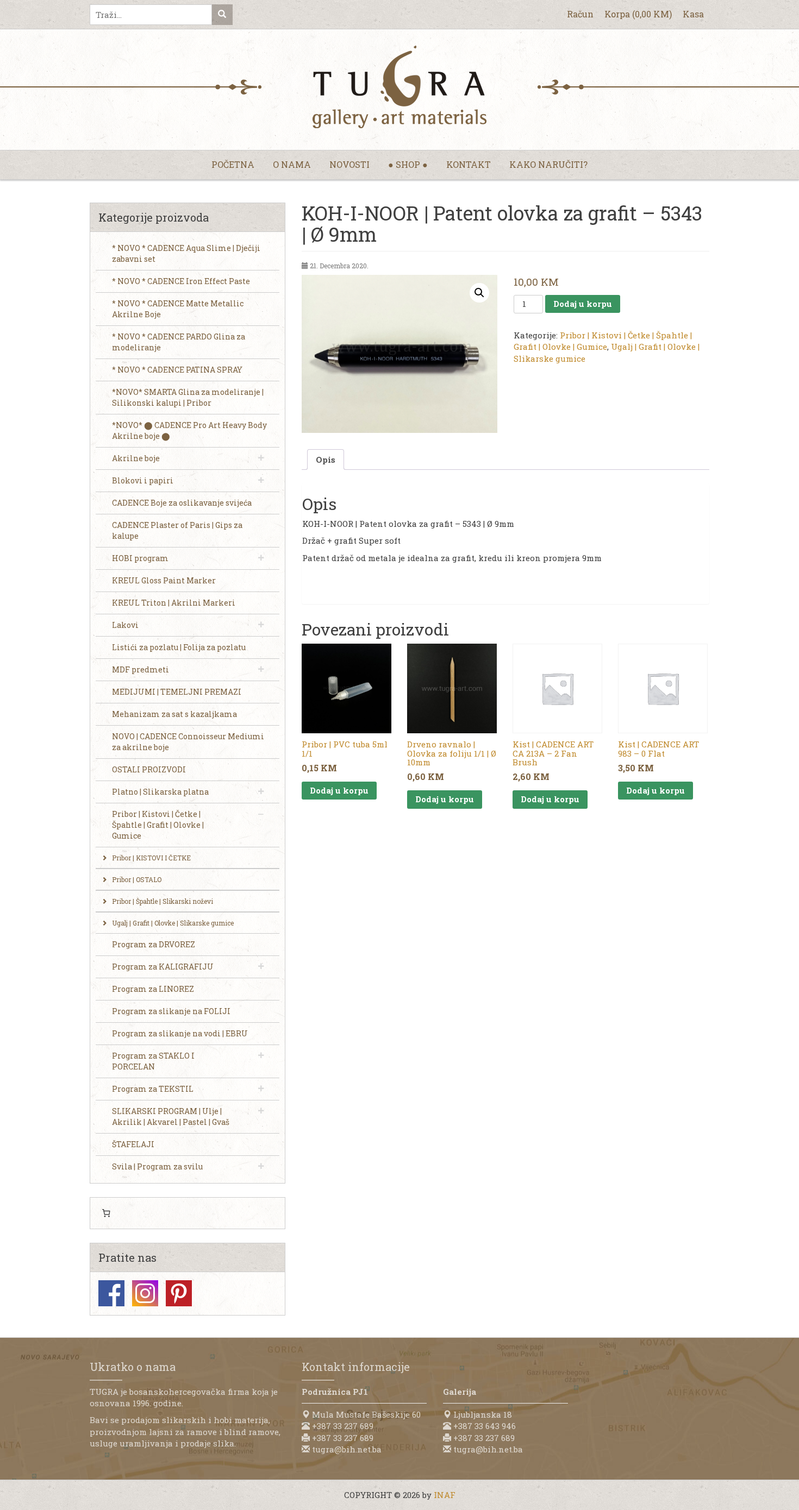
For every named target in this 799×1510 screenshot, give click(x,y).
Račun (580, 14)
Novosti (349, 164)
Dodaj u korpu (582, 303)
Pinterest (179, 1293)
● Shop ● (408, 164)
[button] (479, 293)
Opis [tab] (325, 459)
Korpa (638, 14)
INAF (444, 1494)
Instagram (145, 1293)
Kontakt (468, 164)
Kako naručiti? (548, 164)
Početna (232, 164)
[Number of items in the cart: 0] (106, 1213)
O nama (292, 164)
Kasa (693, 14)
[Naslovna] (399, 87)
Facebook (111, 1293)
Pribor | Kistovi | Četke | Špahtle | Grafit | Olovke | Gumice (603, 341)
